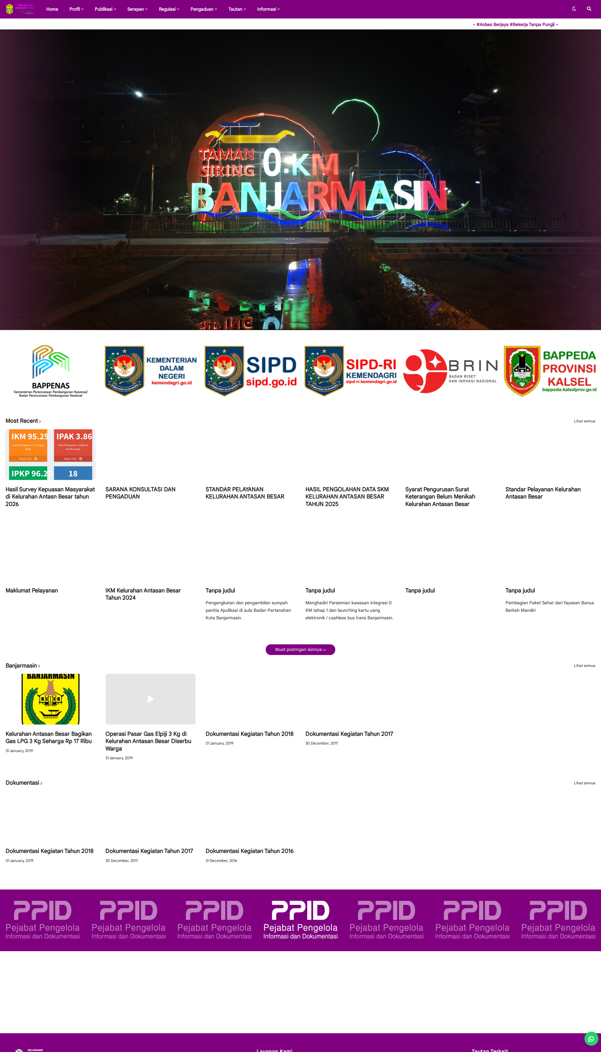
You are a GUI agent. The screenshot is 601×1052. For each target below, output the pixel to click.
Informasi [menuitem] (266, 9)
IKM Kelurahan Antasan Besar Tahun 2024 (143, 594)
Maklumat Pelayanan (32, 590)
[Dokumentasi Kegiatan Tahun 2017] (350, 699)
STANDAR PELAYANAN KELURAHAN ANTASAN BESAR (245, 493)
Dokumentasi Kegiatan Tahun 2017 (349, 733)
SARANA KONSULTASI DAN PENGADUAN (140, 493)
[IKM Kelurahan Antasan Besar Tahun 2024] (150, 555)
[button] (574, 9)
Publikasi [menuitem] (103, 9)
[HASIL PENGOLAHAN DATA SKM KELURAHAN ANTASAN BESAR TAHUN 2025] (350, 454)
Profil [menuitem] (74, 9)
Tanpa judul (220, 590)
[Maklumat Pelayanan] (50, 555)
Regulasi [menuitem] (167, 9)
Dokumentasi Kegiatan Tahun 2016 (250, 851)
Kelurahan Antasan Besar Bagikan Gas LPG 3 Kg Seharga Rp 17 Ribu (49, 737)
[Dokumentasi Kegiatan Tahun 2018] (250, 699)
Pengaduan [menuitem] (202, 9)
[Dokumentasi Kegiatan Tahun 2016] (250, 816)
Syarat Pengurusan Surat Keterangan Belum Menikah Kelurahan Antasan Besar (440, 497)
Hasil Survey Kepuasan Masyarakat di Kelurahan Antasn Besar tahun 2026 (50, 497)
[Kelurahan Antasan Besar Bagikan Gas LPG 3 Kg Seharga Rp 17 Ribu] (50, 699)
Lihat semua (584, 421)
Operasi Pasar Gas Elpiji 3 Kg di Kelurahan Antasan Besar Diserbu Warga (148, 741)
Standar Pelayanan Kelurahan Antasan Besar (543, 493)
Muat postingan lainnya (298, 649)
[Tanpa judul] (250, 555)
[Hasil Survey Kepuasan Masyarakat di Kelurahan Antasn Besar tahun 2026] (50, 454)
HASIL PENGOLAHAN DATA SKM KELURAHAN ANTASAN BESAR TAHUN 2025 (347, 497)
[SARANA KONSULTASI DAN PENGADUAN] (150, 454)
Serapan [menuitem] (135, 9)
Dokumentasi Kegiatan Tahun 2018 (250, 733)
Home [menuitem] (52, 9)
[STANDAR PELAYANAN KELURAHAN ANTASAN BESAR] (250, 454)
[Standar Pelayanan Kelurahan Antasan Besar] (550, 454)
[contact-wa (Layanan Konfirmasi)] (591, 1039)
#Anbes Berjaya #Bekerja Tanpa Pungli (459, 24)
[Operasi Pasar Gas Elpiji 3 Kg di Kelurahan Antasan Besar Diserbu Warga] (150, 699)
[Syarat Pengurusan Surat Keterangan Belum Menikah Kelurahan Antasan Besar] (450, 454)
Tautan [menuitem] (235, 9)
